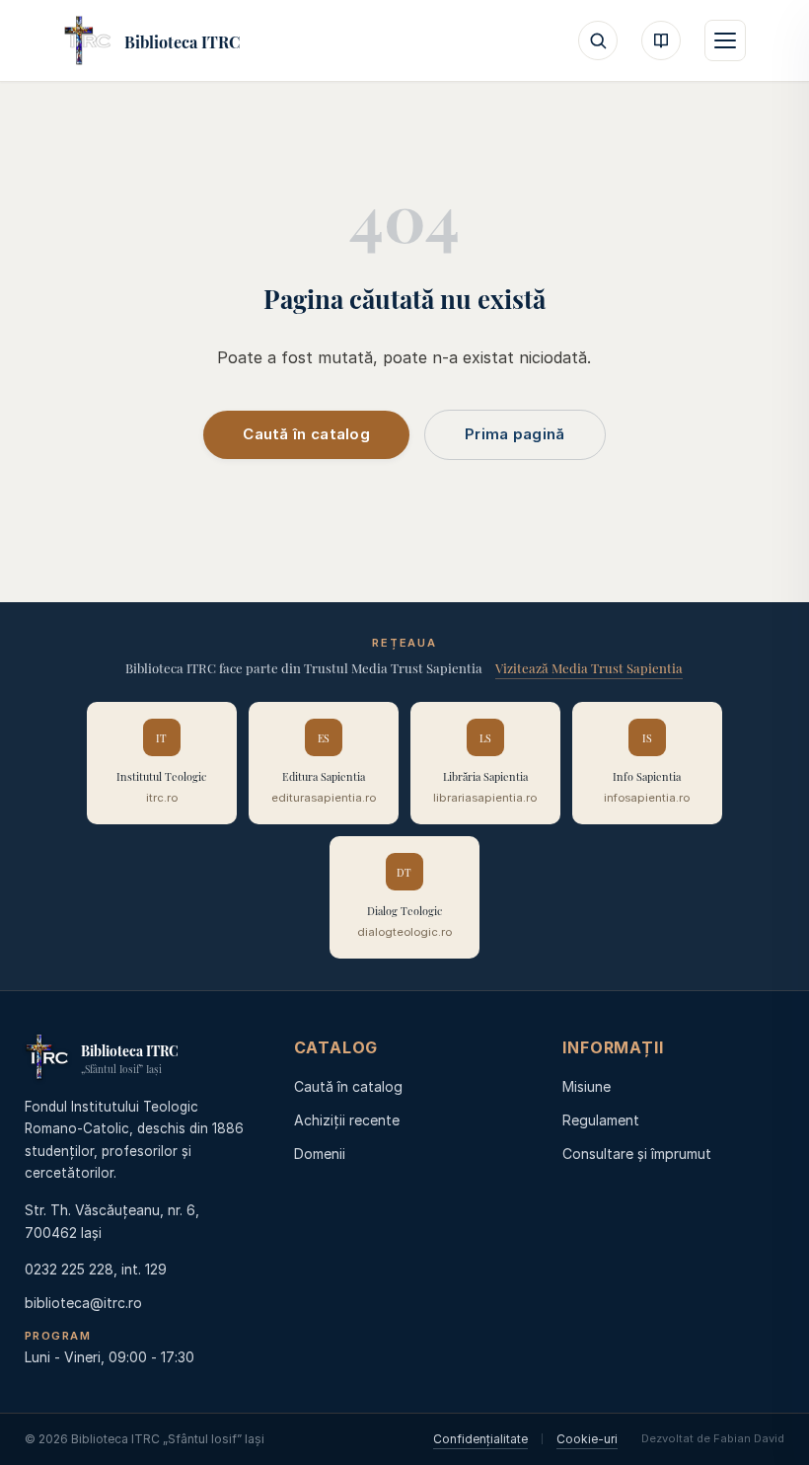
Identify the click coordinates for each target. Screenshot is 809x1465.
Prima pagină (515, 433)
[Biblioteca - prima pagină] (87, 40)
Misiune (586, 1086)
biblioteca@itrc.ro (83, 1302)
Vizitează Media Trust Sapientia (589, 666)
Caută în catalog (306, 433)
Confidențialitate (480, 1438)
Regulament (600, 1120)
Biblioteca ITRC (182, 40)
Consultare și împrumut (636, 1153)
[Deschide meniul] (725, 40)
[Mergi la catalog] (661, 40)
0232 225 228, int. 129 (96, 1269)
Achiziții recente (347, 1120)
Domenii (319, 1153)
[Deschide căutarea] (598, 40)
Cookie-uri (587, 1438)
